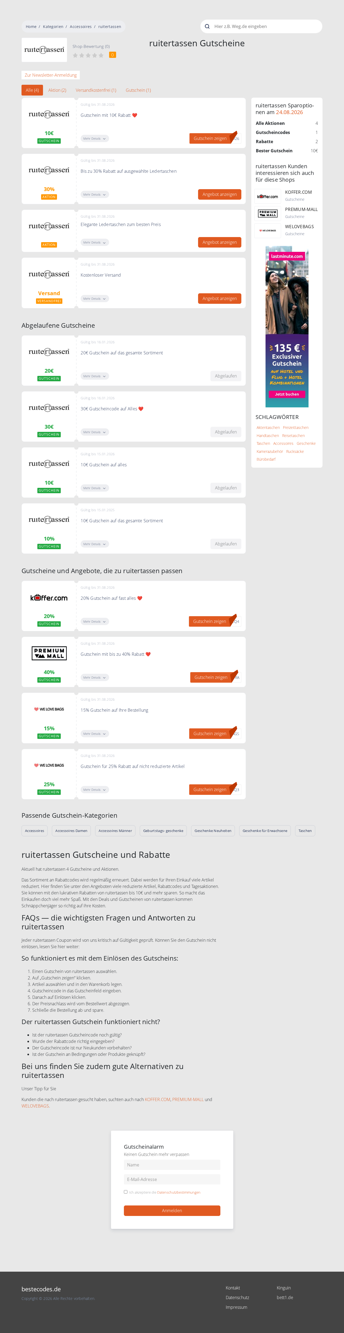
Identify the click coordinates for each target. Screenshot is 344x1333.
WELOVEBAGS (35, 1106)
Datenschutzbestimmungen (178, 1192)
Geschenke (306, 443)
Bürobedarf (266, 459)
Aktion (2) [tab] (57, 90)
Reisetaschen (293, 435)
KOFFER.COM (157, 1099)
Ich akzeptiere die (164, 1192)
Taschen (263, 443)
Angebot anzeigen (220, 194)
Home (31, 26)
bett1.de (285, 1297)
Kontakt (233, 1288)
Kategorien (53, 26)
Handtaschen (268, 435)
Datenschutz (237, 1297)
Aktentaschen (268, 427)
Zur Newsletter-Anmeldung (51, 75)
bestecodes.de (41, 1289)
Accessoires (81, 26)
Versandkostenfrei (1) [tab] (96, 90)
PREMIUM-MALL (188, 1099)
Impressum (236, 1307)
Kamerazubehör (270, 451)
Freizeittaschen (296, 427)
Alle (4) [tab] (32, 90)
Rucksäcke (295, 451)
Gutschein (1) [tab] (138, 90)
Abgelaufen (226, 376)
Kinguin (284, 1288)
